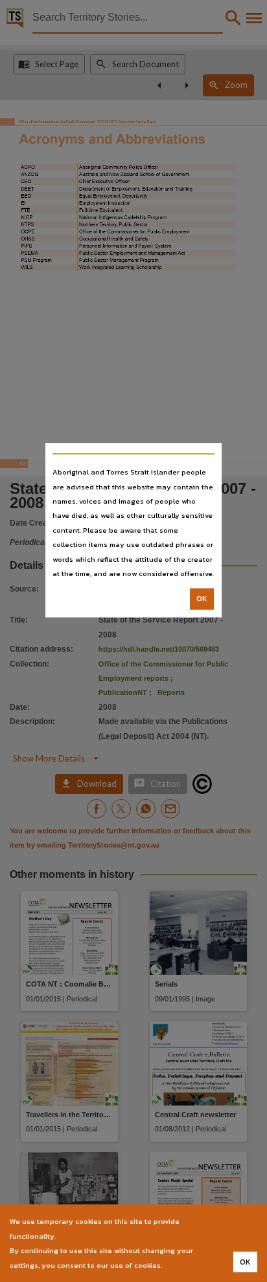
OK (201, 599)
